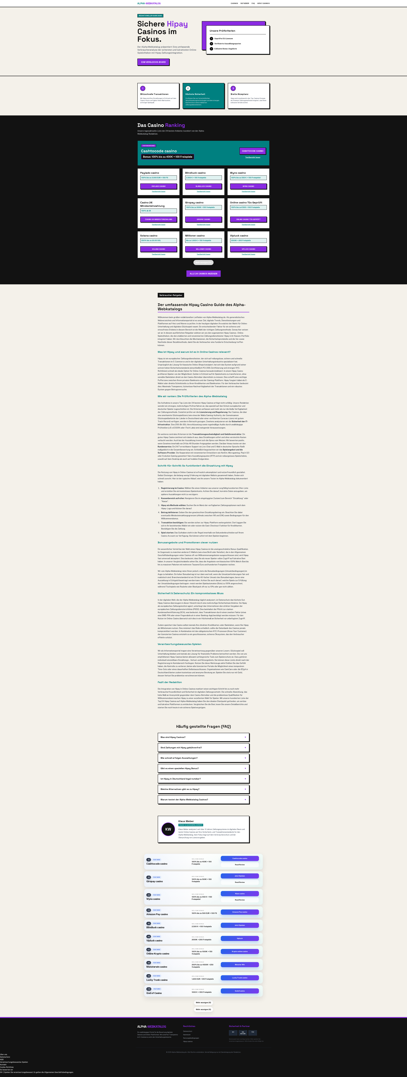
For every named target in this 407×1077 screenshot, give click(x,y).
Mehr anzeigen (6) (203, 1003)
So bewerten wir (6, 1070)
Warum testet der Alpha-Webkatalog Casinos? (203, 799)
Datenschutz (187, 1031)
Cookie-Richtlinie (7, 1067)
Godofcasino (240, 991)
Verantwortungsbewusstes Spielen (14, 1062)
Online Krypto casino (157, 953)
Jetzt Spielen (240, 876)
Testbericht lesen (252, 157)
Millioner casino (203, 249)
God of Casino (154, 993)
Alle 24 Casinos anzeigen (203, 273)
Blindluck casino (203, 186)
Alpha (148, 3)
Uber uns (3, 1054)
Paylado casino (159, 186)
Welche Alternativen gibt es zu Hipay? (203, 789)
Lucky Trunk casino (157, 979)
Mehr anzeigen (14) (203, 263)
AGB (1, 1060)
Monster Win (240, 964)
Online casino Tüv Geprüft (248, 219)
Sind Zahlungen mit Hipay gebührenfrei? (203, 747)
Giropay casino (203, 219)
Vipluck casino (248, 249)
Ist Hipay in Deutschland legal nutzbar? (203, 778)
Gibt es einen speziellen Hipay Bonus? (203, 768)
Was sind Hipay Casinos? (203, 737)
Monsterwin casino (156, 966)
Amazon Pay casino (157, 914)
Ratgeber (245, 3)
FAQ (253, 3)
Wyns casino (248, 186)
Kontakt (3, 1065)
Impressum (186, 1035)
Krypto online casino (240, 951)
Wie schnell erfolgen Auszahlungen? (203, 758)
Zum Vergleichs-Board (153, 62)
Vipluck (240, 938)
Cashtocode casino (252, 151)
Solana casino (158, 249)
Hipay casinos (263, 3)
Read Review (240, 865)
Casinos (234, 3)
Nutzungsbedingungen (191, 1038)
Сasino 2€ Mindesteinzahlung (158, 219)
